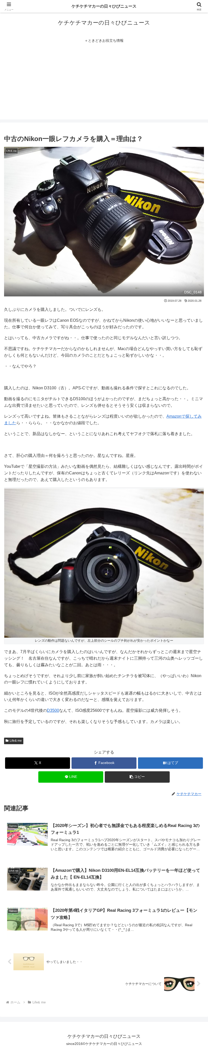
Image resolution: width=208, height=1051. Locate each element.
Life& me (16, 740)
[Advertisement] (104, 84)
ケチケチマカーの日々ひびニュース (104, 6)
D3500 (53, 710)
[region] (66, 1014)
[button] (192, 771)
